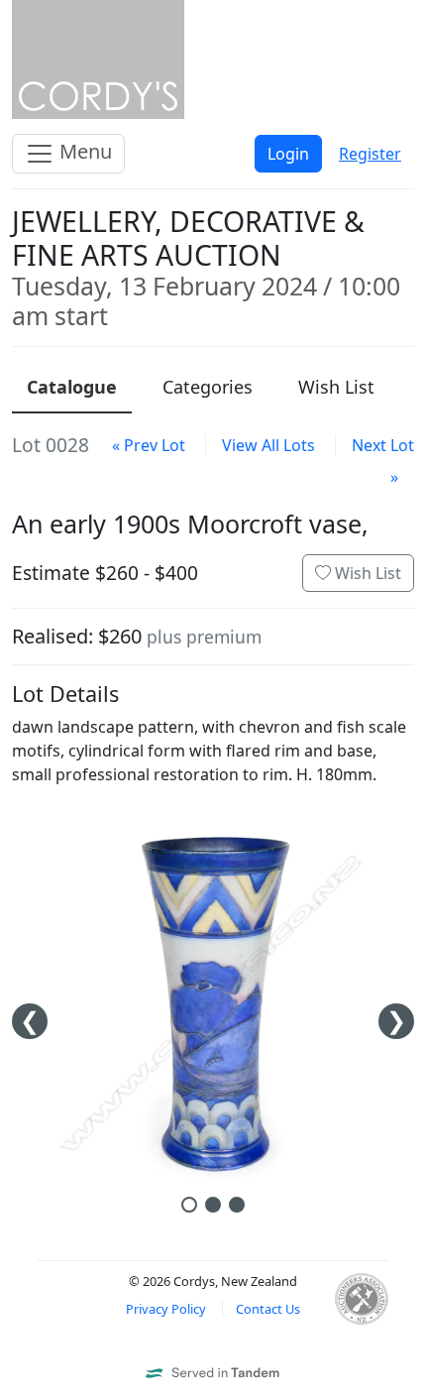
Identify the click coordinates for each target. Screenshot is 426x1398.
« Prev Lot (148, 445)
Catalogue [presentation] (72, 387)
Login (288, 154)
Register (370, 154)
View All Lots (268, 445)
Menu (83, 151)
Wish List (366, 573)
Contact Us (268, 1309)
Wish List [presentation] (336, 387)
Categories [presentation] (207, 387)
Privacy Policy (166, 1309)
